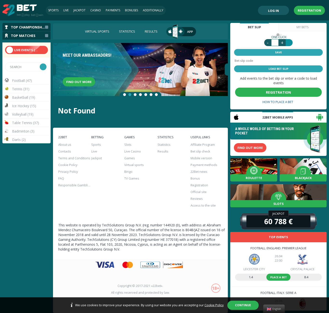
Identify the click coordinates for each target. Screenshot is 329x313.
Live (66, 10)
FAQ (61, 178)
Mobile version (201, 158)
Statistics (127, 31)
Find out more (79, 82)
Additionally (153, 10)
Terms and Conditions (74, 158)
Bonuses (131, 10)
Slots (128, 144)
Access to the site (203, 205)
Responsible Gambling (74, 185)
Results (151, 31)
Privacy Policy (68, 171)
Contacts (64, 151)
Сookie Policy (68, 165)
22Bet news (199, 171)
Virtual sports (97, 31)
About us (64, 144)
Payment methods (204, 165)
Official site (199, 192)
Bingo (128, 171)
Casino (95, 10)
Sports (53, 10)
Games (129, 158)
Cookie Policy (214, 305)
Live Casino (132, 151)
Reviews (197, 198)
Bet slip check (200, 151)
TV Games (131, 178)
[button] (124, 94)
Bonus (195, 178)
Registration (309, 10)
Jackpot (79, 10)
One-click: (279, 37)
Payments (113, 10)
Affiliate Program (203, 144)
